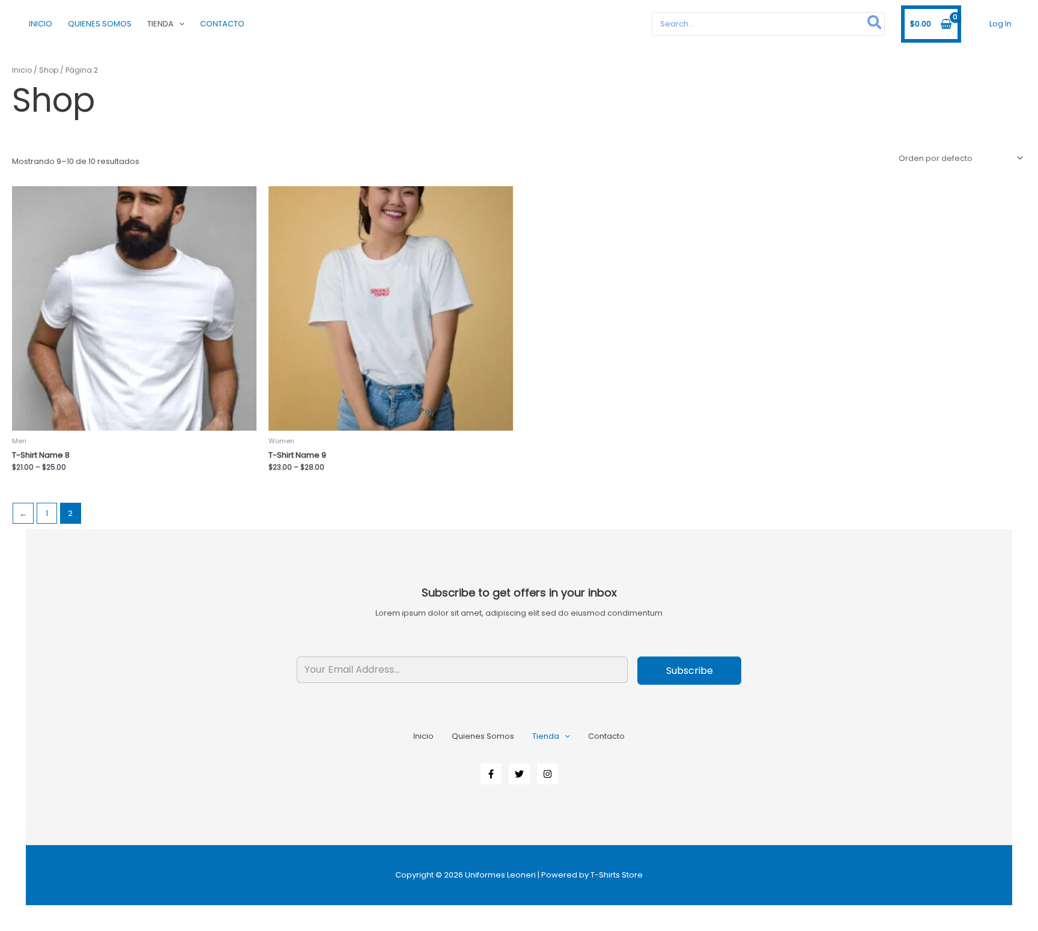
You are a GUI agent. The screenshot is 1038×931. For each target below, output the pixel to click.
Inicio (40, 23)
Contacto (222, 23)
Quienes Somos (100, 23)
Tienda (160, 23)
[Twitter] (519, 773)
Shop (48, 70)
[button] (179, 24)
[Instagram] (547, 773)
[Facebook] (491, 773)
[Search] (875, 24)
